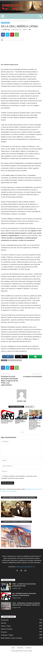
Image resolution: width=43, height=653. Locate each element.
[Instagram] (22, 571)
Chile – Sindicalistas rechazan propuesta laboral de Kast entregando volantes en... (26, 604)
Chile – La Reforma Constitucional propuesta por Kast (24, 585)
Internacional (9, 20)
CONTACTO (28, 647)
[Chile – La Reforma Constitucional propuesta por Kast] (6, 586)
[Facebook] (3, 35)
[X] (8, 35)
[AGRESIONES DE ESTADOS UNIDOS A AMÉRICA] (21, 414)
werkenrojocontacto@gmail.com (25, 566)
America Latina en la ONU (14, 360)
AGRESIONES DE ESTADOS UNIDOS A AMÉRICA (20, 422)
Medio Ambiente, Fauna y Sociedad (11, 638)
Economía (4, 632)
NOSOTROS (20, 647)
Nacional (3, 623)
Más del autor (29, 406)
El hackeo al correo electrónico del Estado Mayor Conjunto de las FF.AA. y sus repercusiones (9, 380)
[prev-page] (20, 432)
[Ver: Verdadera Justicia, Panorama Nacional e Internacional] (7, 414)
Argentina (32, 418)
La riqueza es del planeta (32, 376)
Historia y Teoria (5, 626)
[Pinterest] (12, 35)
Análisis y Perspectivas (21, 418)
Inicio (2, 20)
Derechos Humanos (6, 629)
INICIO (13, 647)
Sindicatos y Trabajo (7, 635)
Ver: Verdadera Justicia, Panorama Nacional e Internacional (7, 422)
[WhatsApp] (17, 35)
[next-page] (23, 432)
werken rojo (6, 29)
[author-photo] (21, 394)
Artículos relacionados (16, 406)
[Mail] (26, 571)
